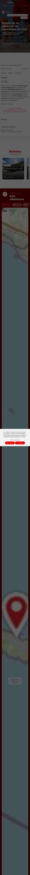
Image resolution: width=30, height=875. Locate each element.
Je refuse (10, 443)
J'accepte (20, 443)
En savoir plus (15, 440)
